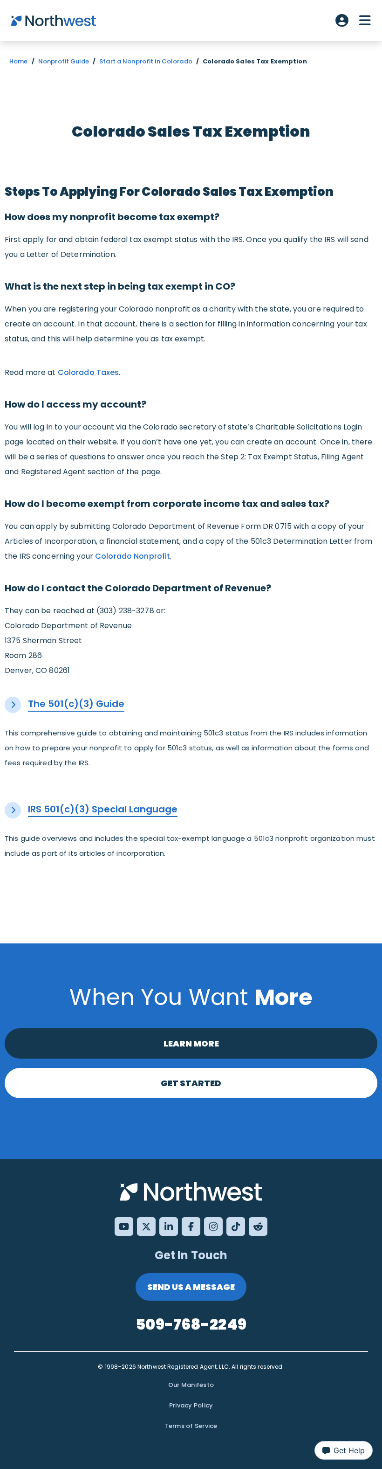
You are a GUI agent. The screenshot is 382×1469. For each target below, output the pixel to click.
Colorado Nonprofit (132, 556)
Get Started (191, 1083)
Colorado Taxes (88, 372)
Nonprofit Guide (63, 61)
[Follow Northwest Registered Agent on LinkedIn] (168, 1226)
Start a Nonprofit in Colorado (145, 61)
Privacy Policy (191, 1405)
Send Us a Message (191, 1287)
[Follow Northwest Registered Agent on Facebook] (191, 1226)
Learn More (191, 1043)
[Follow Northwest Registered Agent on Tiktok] (235, 1226)
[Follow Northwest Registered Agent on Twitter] (146, 1226)
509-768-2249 (191, 1324)
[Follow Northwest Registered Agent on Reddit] (258, 1226)
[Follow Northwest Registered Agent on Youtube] (124, 1226)
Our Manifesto (191, 1384)
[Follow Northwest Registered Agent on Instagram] (213, 1226)
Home (18, 61)
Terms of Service (191, 1425)
